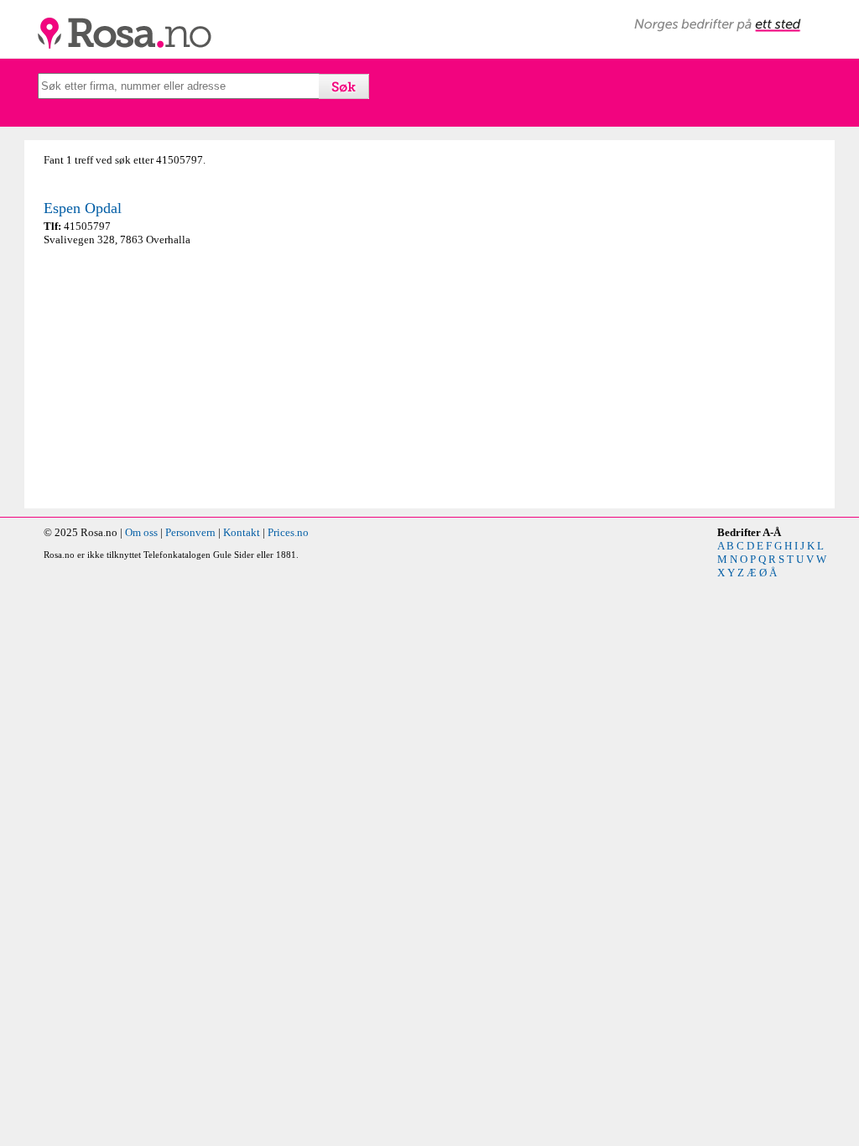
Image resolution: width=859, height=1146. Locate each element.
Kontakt (241, 532)
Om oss (141, 532)
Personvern (190, 532)
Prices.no (288, 532)
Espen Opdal (83, 208)
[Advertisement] (232, 377)
